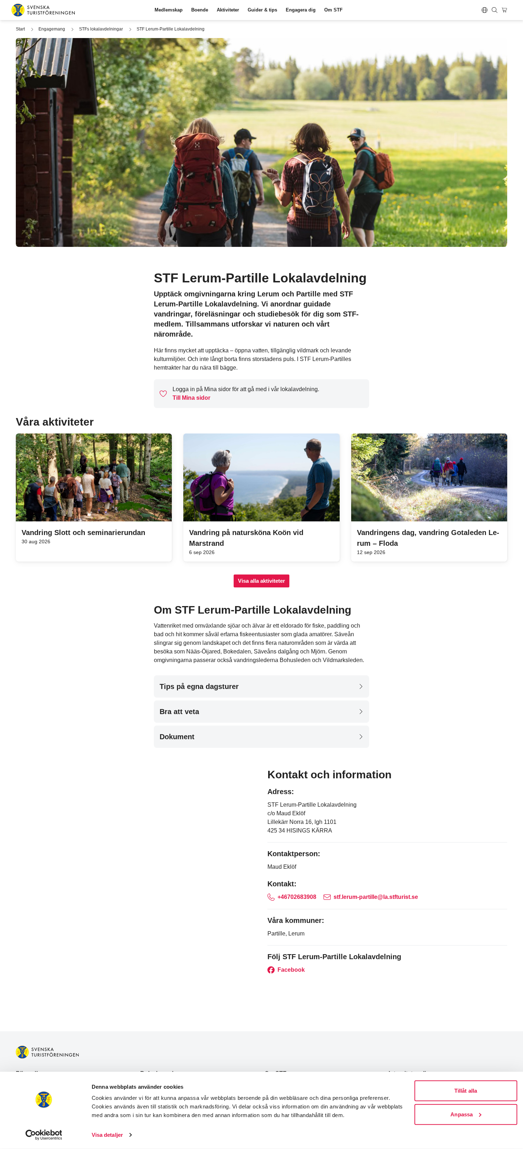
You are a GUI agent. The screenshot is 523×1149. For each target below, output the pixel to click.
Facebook (290, 970)
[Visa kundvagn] (505, 10)
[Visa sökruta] (495, 10)
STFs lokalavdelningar (101, 29)
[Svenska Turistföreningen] (43, 10)
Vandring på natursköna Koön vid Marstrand (246, 538)
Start (20, 29)
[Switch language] (485, 10)
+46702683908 (296, 897)
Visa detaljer (107, 1135)
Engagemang (51, 29)
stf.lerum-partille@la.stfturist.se (376, 897)
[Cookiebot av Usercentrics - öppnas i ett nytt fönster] (43, 1135)
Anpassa (461, 1114)
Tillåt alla (465, 1091)
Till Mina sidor (191, 398)
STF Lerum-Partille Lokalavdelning (171, 29)
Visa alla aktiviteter (261, 581)
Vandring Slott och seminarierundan (83, 532)
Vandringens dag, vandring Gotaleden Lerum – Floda (428, 538)
